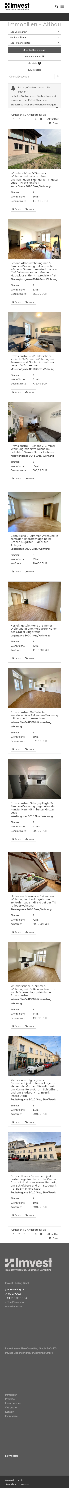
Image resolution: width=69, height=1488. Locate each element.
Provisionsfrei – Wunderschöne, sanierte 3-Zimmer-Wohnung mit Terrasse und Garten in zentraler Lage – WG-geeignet (33, 360)
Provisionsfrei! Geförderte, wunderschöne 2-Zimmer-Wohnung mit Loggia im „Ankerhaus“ (34, 715)
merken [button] (30, 209)
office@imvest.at (15, 1302)
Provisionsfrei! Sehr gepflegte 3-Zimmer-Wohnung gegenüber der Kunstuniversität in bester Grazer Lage (33, 807)
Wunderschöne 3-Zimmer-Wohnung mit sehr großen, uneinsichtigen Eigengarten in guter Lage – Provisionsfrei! (34, 177)
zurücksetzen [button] (35, 69)
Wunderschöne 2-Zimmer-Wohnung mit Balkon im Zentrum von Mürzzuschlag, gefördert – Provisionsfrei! (33, 990)
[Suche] (55, 6)
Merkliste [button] (34, 63)
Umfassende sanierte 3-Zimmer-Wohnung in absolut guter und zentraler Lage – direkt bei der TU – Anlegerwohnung (34, 900)
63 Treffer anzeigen (35, 49)
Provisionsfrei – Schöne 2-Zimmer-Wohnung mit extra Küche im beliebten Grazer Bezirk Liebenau (33, 449)
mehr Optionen (33, 56)
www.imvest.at (14, 1306)
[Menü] (62, 6)
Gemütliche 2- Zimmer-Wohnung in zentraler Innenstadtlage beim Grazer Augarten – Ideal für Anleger (34, 540)
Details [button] (18, 209)
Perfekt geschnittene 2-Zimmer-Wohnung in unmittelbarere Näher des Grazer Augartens (34, 628)
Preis (56, 123)
